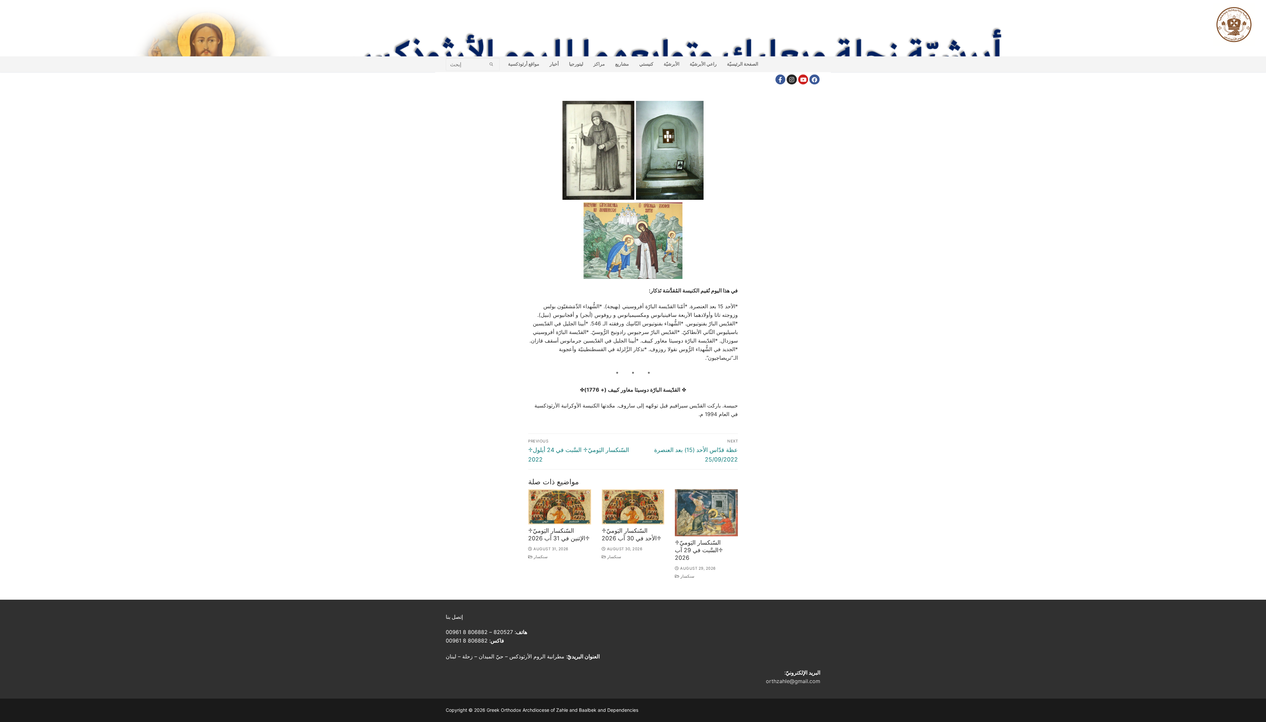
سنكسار (540, 557)
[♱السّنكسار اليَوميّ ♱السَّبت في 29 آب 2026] (706, 513)
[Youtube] (803, 80)
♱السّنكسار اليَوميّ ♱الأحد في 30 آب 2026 (631, 534)
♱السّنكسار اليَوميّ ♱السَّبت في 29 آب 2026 (699, 550)
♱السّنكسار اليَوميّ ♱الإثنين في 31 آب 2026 (559, 534)
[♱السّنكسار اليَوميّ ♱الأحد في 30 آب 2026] (633, 507)
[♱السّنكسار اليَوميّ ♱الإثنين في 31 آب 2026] (559, 507)
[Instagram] (792, 80)
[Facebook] (780, 80)
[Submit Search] (491, 64)
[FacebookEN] (814, 80)
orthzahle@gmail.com (793, 681)
